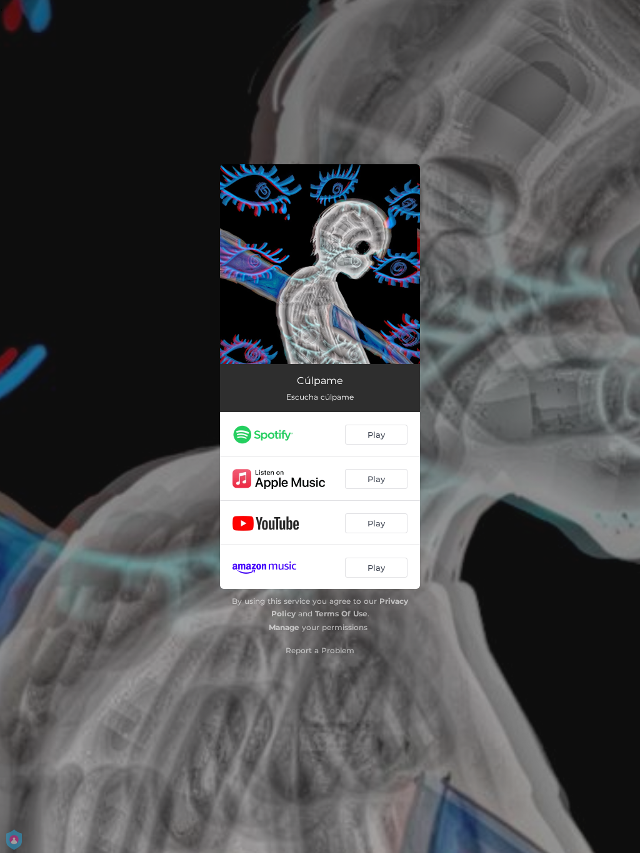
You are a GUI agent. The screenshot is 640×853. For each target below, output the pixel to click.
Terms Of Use (341, 613)
